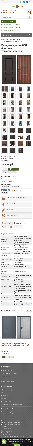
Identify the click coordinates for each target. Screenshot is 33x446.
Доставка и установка (9, 392)
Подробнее (17, 443)
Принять (17, 445)
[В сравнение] (7, 193)
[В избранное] (4, 193)
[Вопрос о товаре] (2, 193)
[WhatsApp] (21, 1)
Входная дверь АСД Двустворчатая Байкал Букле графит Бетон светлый (15, 344)
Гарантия (5, 395)
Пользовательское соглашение (12, 404)
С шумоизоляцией (7, 30)
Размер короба (6, 184)
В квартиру (16, 24)
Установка (19, 227)
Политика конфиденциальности (12, 390)
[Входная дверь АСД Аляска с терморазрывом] (16, 69)
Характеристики (21, 223)
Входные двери (6, 24)
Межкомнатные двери (9, 373)
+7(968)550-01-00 (8, 12)
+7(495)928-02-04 (8, 10)
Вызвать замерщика (8, 21)
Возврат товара (7, 401)
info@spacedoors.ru (7, 431)
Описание (7, 223)
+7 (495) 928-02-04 (7, 428)
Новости (4, 398)
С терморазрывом (7, 27)
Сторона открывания (8, 179)
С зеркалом (17, 27)
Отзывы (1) (8, 227)
